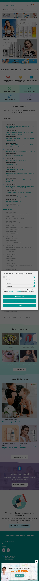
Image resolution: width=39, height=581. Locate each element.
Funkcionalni (9, 280)
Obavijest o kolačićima (14, 291)
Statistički (8, 283)
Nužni (7, 277)
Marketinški (9, 286)
